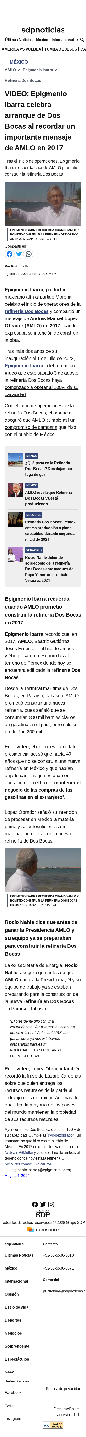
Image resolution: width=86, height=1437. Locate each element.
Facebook (13, 1393)
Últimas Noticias (19, 40)
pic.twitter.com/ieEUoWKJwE (29, 1164)
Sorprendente (17, 1346)
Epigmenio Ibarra (38, 70)
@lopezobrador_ (62, 1135)
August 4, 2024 (17, 1176)
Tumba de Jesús (60, 49)
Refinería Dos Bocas (23, 80)
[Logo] (43, 30)
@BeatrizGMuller (19, 1153)
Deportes (13, 1320)
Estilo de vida (16, 1307)
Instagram (13, 1419)
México (42, 40)
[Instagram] (51, 1204)
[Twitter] (19, 254)
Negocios (13, 1333)
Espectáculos (17, 1359)
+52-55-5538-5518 (58, 1255)
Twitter (10, 1406)
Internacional (63, 40)
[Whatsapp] (28, 254)
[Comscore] (43, 1229)
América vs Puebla (21, 49)
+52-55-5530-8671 (58, 1268)
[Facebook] (9, 254)
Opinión (12, 1294)
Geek (9, 1372)
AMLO (10, 70)
